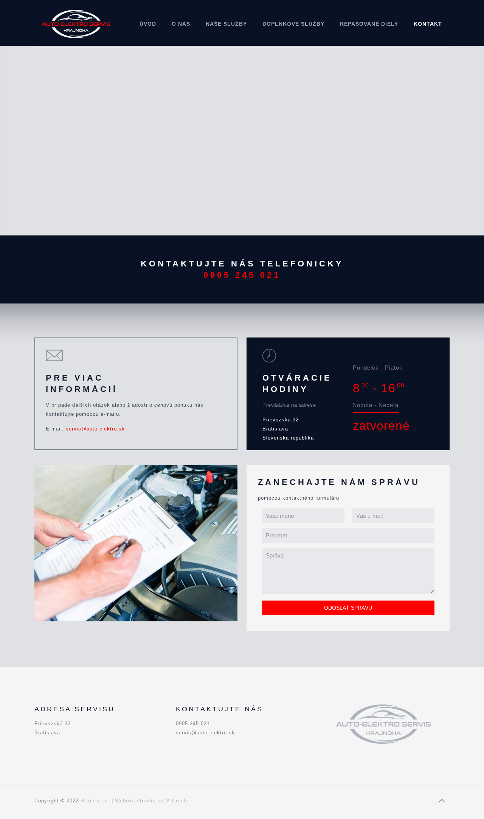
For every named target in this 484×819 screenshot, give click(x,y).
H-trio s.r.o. (95, 801)
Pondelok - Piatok (378, 367)
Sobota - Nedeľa (376, 405)
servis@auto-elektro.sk (95, 429)
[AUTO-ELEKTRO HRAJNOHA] (76, 23)
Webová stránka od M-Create (152, 801)
